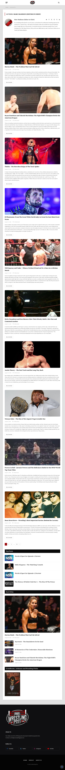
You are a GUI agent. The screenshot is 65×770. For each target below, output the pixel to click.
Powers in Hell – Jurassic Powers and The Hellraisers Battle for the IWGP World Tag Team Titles (32, 469)
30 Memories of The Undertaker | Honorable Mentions (34, 650)
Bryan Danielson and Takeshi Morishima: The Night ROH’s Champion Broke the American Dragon (32, 117)
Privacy (31, 760)
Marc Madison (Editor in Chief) (24, 20)
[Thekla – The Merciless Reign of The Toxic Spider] (32, 151)
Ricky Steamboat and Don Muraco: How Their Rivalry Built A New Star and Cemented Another (31, 320)
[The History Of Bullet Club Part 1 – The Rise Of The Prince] (9, 584)
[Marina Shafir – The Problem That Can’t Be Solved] (32, 51)
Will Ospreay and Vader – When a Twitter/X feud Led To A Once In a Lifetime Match (31, 269)
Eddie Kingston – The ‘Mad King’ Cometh (29, 565)
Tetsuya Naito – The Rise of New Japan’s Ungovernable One (25, 419)
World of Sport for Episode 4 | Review (28, 556)
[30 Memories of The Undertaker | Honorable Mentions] (9, 651)
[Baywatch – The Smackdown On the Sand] (9, 643)
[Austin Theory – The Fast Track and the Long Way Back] (32, 354)
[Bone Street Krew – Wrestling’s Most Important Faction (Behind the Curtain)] (32, 504)
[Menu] (7, 2)
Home (7, 7)
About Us (39, 760)
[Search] (58, 2)
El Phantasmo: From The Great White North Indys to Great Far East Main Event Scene (32, 218)
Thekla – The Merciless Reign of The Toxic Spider (22, 167)
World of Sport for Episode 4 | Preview (28, 573)
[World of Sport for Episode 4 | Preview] (9, 575)
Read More (9, 82)
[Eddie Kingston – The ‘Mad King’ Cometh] (9, 567)
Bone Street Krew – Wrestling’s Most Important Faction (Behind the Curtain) (31, 520)
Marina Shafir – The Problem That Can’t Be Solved (22, 67)
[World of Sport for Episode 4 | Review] (9, 558)
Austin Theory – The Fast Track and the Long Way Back (24, 370)
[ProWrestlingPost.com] (32, 2)
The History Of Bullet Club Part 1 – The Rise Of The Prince (35, 582)
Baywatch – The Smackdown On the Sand (29, 642)
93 (16, 544)
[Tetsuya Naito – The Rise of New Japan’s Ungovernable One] (32, 403)
